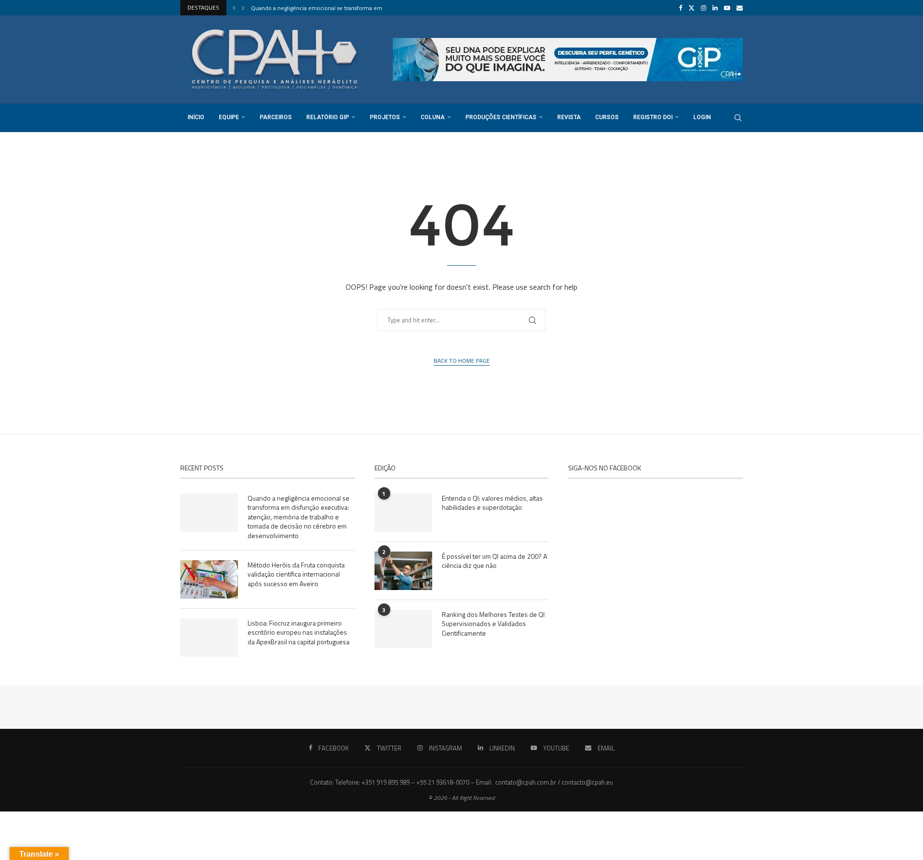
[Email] (739, 7)
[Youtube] (727, 7)
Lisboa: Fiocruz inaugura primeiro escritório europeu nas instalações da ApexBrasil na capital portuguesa (298, 632)
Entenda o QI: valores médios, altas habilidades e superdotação (492, 502)
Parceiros (276, 117)
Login (702, 117)
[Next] (243, 7)
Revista (569, 117)
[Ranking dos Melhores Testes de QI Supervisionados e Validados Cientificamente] (403, 629)
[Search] (738, 118)
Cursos (607, 117)
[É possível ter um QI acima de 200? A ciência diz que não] (403, 571)
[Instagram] (703, 7)
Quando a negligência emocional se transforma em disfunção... (331, 7)
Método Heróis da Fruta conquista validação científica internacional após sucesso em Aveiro (296, 574)
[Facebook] (680, 7)
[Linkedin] (715, 7)
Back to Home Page (462, 360)
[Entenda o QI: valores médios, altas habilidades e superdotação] (403, 512)
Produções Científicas (500, 117)
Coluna (433, 117)
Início (195, 117)
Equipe (229, 117)
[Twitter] (691, 7)
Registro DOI (653, 117)
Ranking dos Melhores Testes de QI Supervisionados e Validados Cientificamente (493, 624)
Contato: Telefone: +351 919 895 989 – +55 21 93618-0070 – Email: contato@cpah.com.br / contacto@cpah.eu (461, 782)
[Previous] (234, 7)
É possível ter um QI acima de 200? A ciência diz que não (494, 561)
